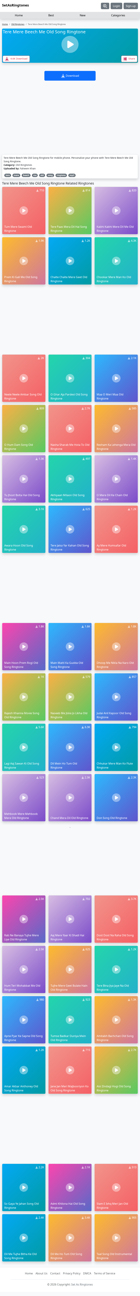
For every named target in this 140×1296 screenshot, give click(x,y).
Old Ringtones (17, 24)
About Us (41, 1273)
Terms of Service (104, 1273)
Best (51, 15)
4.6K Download (18, 58)
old (42, 175)
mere (16, 175)
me (35, 175)
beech (26, 175)
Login (116, 6)
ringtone (61, 175)
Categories (118, 15)
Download (72, 76)
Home (19, 15)
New (83, 15)
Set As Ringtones (82, 1284)
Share (131, 58)
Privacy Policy (71, 1273)
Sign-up (131, 6)
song (50, 175)
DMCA (87, 1273)
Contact (55, 1273)
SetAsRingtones (15, 5)
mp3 (72, 175)
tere (8, 175)
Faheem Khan (28, 168)
